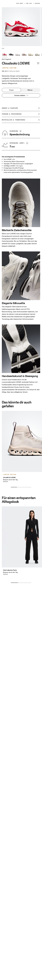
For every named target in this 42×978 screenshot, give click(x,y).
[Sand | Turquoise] (37, 54)
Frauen (11, 90)
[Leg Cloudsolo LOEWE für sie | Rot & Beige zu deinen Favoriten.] (38, 63)
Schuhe (37, 3)
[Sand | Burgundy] (31, 54)
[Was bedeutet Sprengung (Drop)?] (27, 143)
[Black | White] (11, 54)
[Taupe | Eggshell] (24, 54)
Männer (30, 90)
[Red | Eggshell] (5, 54)
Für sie (29, 3)
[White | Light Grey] (18, 54)
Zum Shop (19, 3)
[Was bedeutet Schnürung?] (20, 131)
